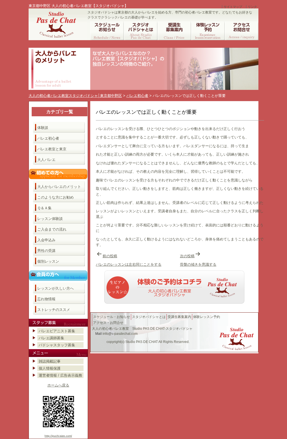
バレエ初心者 (48, 138)
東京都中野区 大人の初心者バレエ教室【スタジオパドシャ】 (78, 6)
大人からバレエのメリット (59, 187)
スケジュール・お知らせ (111, 317)
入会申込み (46, 240)
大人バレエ (46, 160)
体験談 (42, 128)
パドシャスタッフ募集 (57, 345)
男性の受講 (46, 251)
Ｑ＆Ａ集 (44, 208)
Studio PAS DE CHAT (141, 342)
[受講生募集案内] (174, 30)
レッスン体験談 (50, 219)
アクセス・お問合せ (108, 323)
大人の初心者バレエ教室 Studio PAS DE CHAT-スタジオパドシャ (142, 329)
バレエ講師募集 (51, 338)
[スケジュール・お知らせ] (107, 30)
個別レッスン (48, 261)
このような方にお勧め (55, 197)
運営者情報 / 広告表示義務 (60, 375)
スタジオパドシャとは (149, 317)
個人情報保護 (50, 368)
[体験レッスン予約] (208, 30)
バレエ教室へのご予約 (174, 287)
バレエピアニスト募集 (57, 331)
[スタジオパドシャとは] (141, 30)
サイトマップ (233, 6)
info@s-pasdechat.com (120, 334)
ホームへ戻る (58, 385)
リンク (252, 6)
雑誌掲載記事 (50, 361)
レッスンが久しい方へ (55, 288)
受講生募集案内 (179, 317)
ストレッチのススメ (53, 310)
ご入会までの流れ (51, 229)
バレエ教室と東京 (51, 149)
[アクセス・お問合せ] (241, 30)
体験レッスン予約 (206, 317)
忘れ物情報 (46, 299)
